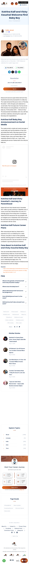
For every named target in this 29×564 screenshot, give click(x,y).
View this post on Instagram (9, 165)
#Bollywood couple (18, 317)
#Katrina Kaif (6, 311)
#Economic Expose (19, 508)
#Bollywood (23, 311)
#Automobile (7, 511)
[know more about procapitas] (24, 555)
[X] (12, 72)
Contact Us (12, 526)
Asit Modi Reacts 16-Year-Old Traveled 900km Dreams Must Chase (17, 361)
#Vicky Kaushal (14, 311)
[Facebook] (16, 72)
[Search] (12, 3)
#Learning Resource (8, 508)
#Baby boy (23, 314)
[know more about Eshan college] (11, 560)
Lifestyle (8, 438)
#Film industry (11, 322)
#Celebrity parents (20, 320)
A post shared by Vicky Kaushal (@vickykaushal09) (14, 185)
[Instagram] (14, 532)
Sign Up (14, 89)
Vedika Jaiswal (9, 30)
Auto (7, 445)
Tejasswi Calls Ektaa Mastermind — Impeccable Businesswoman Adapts (16, 383)
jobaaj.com (21, 489)
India (7, 441)
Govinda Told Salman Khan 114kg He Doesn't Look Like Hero (17, 372)
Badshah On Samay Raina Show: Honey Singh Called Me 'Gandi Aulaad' (17, 339)
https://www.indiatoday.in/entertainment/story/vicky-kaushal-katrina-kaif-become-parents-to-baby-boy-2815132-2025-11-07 (15, 270)
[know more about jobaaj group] (14, 543)
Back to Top (15, 536)
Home (10, 20)
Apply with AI (14, 487)
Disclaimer (8, 528)
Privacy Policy (22, 526)
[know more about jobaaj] (5, 555)
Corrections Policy (9, 530)
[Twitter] (19, 326)
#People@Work (7, 505)
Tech (7, 448)
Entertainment (16, 20)
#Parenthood (9, 317)
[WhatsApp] (19, 72)
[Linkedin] (9, 72)
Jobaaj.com (20, 530)
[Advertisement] (14, 409)
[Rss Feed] (17, 532)
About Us (4, 526)
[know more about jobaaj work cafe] (18, 560)
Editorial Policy (18, 528)
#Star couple (19, 322)
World (7, 434)
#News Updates (17, 505)
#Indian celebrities (9, 320)
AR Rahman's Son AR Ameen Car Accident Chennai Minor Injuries (17, 350)
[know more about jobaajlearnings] (18, 555)
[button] (14, 282)
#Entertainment (15, 314)
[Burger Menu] (16, 3)
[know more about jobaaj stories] (11, 555)
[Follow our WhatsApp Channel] (4, 560)
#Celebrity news (6, 314)
